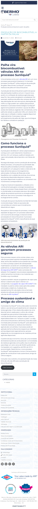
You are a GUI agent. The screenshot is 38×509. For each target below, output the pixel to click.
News (8, 25)
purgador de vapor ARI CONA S (23, 284)
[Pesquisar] (34, 374)
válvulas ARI (23, 79)
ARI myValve (14, 294)
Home (3, 25)
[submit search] (35, 19)
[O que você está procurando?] (17, 20)
